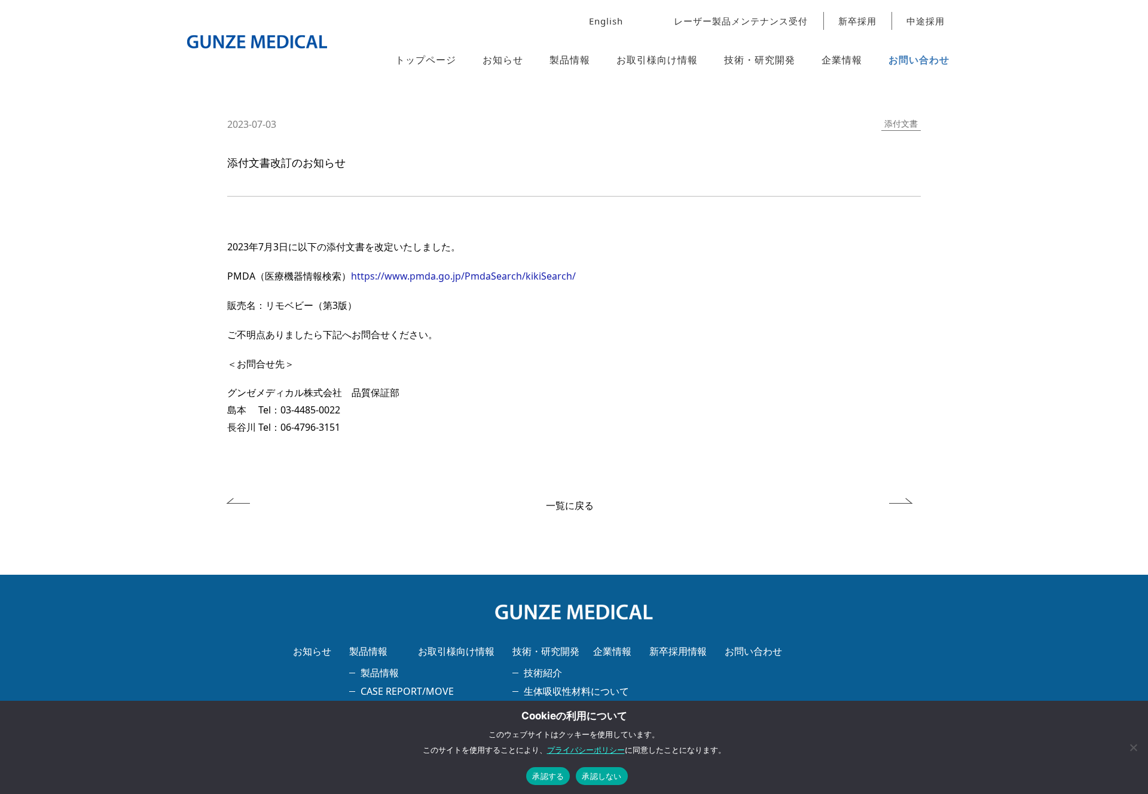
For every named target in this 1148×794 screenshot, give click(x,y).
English (606, 21)
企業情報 (842, 59)
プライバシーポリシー (586, 750)
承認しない (601, 776)
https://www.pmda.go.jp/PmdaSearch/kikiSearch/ (463, 276)
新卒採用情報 (678, 651)
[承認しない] (1133, 747)
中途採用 (925, 21)
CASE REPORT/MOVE (407, 691)
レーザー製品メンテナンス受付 (741, 21)
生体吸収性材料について (576, 691)
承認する (548, 776)
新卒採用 (857, 21)
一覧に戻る (570, 505)
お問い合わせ (919, 59)
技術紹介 (543, 672)
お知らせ (503, 59)
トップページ (425, 59)
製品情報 (569, 59)
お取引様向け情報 (657, 59)
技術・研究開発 (759, 59)
